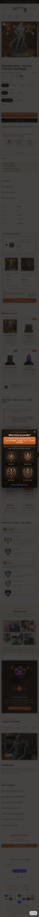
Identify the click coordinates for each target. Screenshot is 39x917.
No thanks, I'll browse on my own (19, 484)
